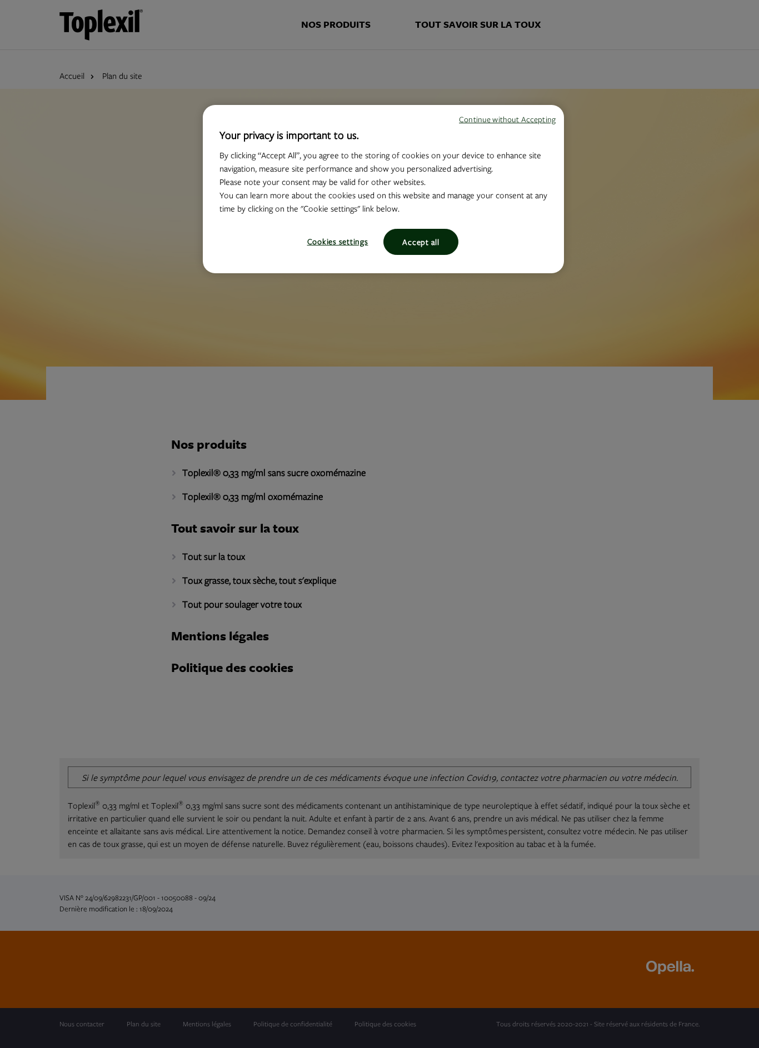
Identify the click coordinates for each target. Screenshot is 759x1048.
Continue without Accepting (507, 119)
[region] (383, 189)
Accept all (421, 242)
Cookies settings (337, 241)
